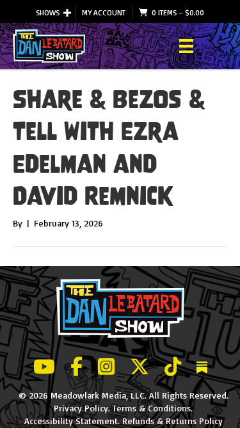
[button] (67, 13)
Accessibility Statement (71, 420)
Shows (48, 12)
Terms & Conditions (152, 407)
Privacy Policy (81, 407)
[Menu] (186, 46)
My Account (103, 12)
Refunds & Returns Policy (172, 420)
